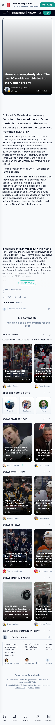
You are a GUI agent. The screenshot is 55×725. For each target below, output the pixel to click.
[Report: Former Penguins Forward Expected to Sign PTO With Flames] (17, 495)
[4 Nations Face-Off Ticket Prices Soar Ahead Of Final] (17, 363)
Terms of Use (20, 687)
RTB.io (33, 682)
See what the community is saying (23, 631)
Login (46, 13)
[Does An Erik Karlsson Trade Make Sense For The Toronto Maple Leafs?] (17, 442)
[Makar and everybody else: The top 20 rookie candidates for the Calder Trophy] (27, 56)
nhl (6, 290)
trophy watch (15, 290)
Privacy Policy (34, 687)
